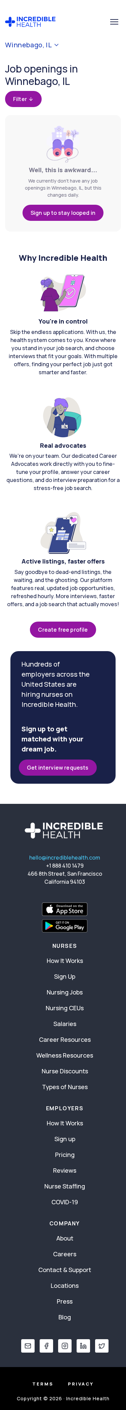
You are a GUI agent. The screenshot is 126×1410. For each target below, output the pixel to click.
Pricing (65, 1155)
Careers (64, 1254)
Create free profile (63, 629)
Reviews (64, 1170)
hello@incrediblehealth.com (64, 857)
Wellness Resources (64, 1055)
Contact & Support (64, 1270)
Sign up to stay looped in (63, 212)
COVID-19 (64, 1202)
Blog (64, 1317)
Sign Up (64, 976)
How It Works (65, 961)
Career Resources (65, 1039)
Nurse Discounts (65, 1071)
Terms (42, 1384)
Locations (65, 1285)
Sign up (64, 1139)
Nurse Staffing (64, 1186)
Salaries (64, 1024)
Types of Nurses (65, 1087)
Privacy (81, 1384)
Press (65, 1301)
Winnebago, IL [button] (28, 45)
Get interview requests (58, 767)
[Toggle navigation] (114, 21)
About (64, 1238)
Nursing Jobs (65, 992)
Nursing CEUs (65, 1008)
